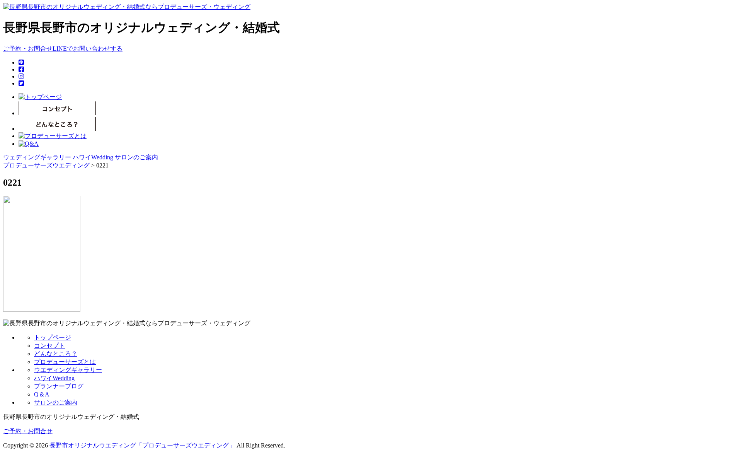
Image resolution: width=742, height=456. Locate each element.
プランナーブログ (58, 386)
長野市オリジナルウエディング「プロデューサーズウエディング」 (142, 445)
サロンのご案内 (136, 157)
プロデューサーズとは (65, 362)
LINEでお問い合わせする (88, 48)
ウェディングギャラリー (37, 157)
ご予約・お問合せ (28, 48)
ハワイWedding (93, 157)
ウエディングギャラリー (68, 370)
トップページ (52, 337)
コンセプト (49, 345)
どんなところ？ (55, 353)
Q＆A (41, 394)
